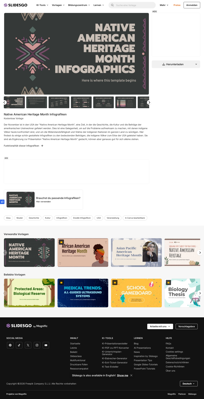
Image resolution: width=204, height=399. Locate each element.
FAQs (168, 343)
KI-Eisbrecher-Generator (114, 358)
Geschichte (34, 218)
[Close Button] (131, 375)
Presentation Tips (143, 360)
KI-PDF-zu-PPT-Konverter (115, 348)
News (137, 352)
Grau (8, 218)
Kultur (47, 218)
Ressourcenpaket (79, 368)
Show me (122, 375)
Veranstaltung (113, 218)
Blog (136, 343)
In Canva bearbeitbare (135, 218)
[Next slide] (144, 54)
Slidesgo (192, 394)
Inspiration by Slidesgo (146, 356)
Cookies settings (174, 351)
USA (99, 218)
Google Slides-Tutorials (146, 364)
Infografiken (61, 218)
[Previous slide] (4, 253)
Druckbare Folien (79, 364)
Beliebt (73, 352)
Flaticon (182, 394)
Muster (20, 218)
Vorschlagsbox (186, 326)
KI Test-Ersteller (110, 366)
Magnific (172, 394)
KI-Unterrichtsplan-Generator (112, 353)
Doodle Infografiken (82, 218)
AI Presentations (142, 348)
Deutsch (187, 383)
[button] (149, 102)
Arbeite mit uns (158, 326)
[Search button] (112, 5)
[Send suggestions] (2, 202)
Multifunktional (77, 360)
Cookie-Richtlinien (175, 366)
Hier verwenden (43, 201)
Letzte (73, 348)
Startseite (75, 343)
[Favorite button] (135, 18)
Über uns (170, 370)
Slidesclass (76, 356)
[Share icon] (143, 18)
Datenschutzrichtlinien (177, 362)
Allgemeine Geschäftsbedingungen (178, 356)
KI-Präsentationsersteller (114, 343)
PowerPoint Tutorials (144, 368)
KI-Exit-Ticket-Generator (114, 362)
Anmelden (191, 5)
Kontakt (170, 348)
